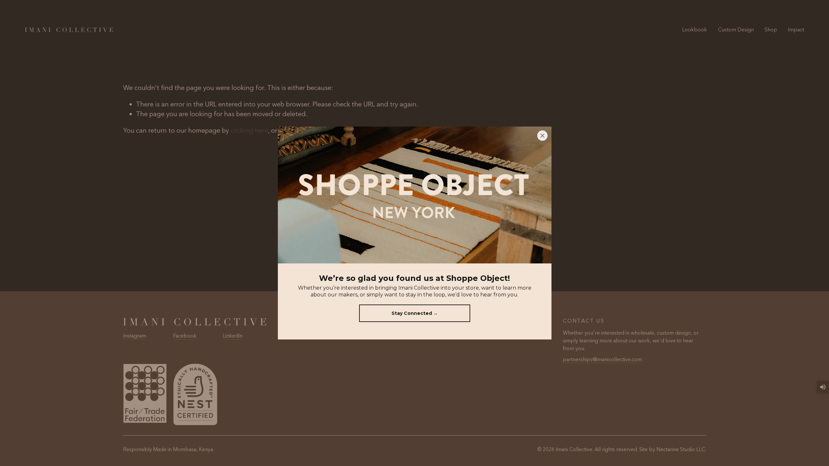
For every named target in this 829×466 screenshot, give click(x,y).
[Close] (542, 135)
